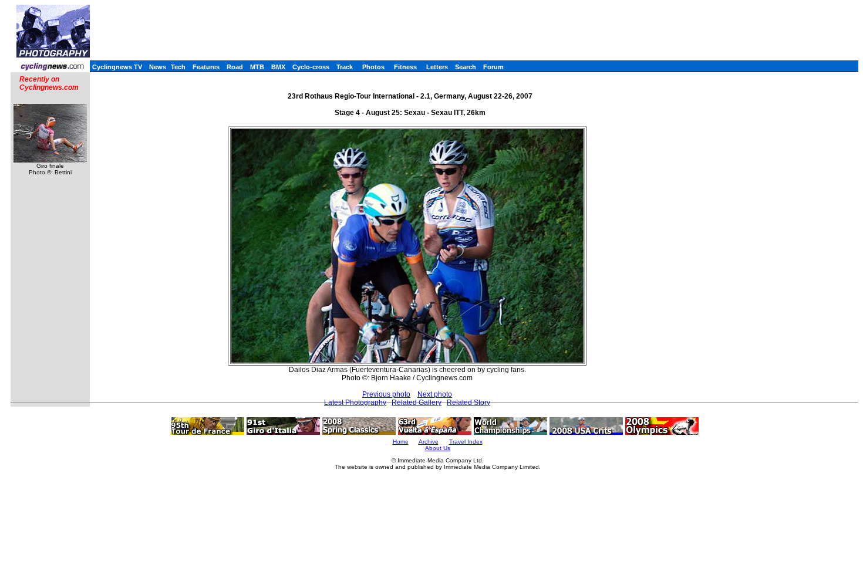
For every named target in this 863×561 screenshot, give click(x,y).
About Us (437, 448)
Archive (429, 441)
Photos (373, 66)
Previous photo (386, 394)
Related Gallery (416, 402)
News (157, 66)
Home (401, 441)
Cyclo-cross (310, 66)
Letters (437, 66)
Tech (178, 66)
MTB (257, 66)
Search (465, 66)
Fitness (405, 66)
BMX (278, 66)
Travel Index (466, 441)
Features (206, 66)
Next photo (434, 394)
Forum (493, 66)
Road (235, 66)
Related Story (468, 402)
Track (344, 66)
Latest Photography (355, 402)
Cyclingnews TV (117, 66)
